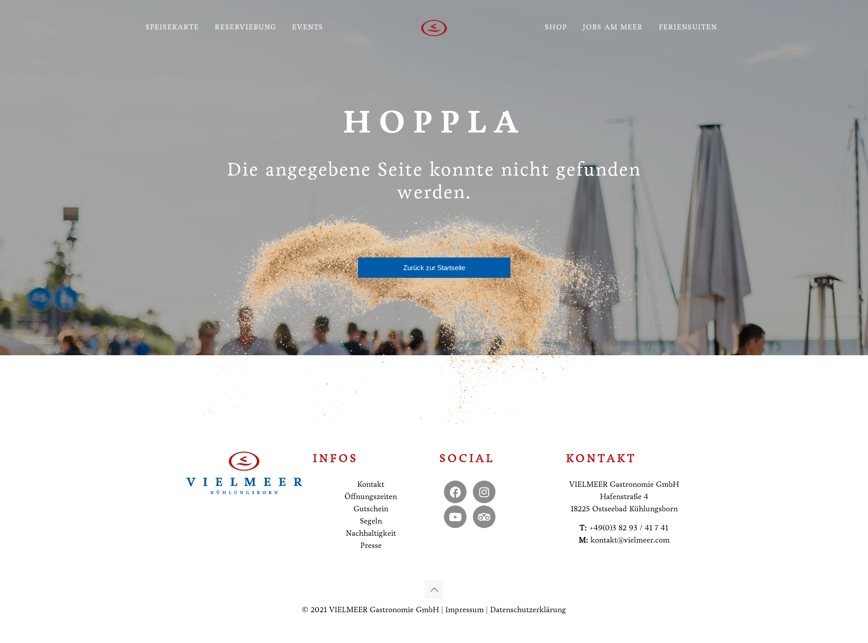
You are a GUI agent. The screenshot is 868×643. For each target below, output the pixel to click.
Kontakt (370, 484)
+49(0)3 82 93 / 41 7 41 (628, 528)
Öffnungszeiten (370, 496)
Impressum (464, 609)
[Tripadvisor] (484, 516)
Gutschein (371, 509)
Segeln (371, 521)
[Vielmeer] (434, 27)
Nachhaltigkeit (371, 533)
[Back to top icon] (434, 589)
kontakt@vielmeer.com (630, 540)
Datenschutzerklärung (528, 609)
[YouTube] (455, 516)
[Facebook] (455, 492)
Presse (371, 545)
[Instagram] (484, 492)
